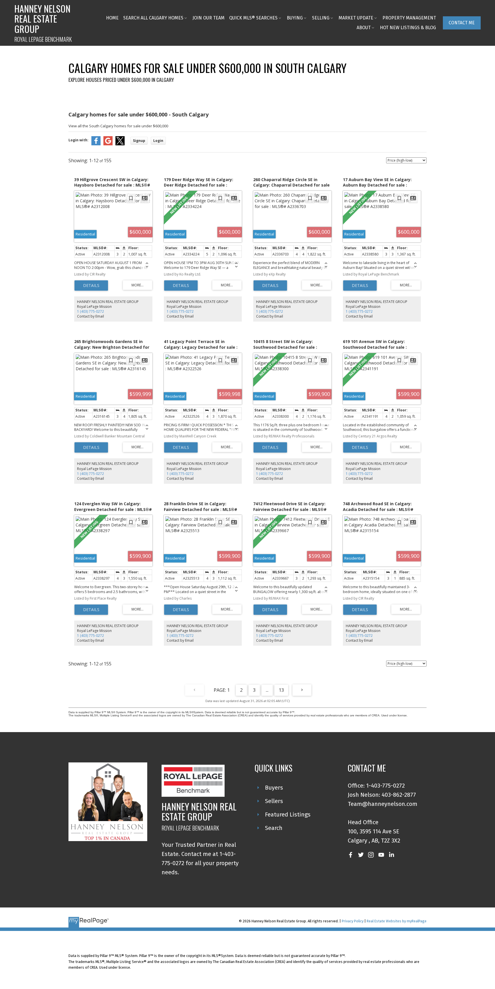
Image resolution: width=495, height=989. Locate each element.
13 (281, 690)
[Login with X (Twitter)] (120, 144)
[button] (462, 22)
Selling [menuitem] (320, 18)
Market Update (356, 18)
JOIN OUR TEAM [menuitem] (208, 18)
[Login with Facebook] (96, 144)
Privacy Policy (353, 921)
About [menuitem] (364, 27)
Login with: (78, 140)
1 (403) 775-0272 (90, 311)
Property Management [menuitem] (409, 18)
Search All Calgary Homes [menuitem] (153, 18)
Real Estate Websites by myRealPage (397, 921)
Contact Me (462, 22)
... (267, 690)
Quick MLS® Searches (253, 18)
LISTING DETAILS (91, 285)
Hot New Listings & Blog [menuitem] (408, 27)
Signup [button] (139, 140)
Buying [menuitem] (295, 18)
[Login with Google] (108, 144)
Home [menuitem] (112, 18)
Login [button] (158, 140)
